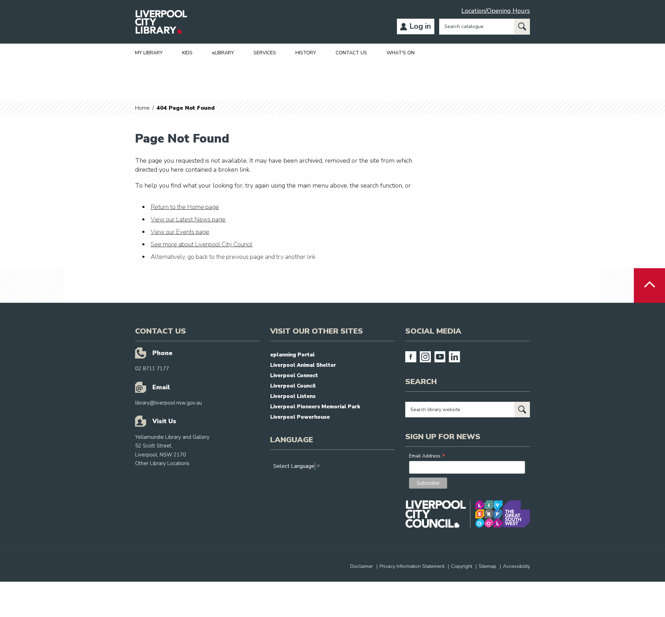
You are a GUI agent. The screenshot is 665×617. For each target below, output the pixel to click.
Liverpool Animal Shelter (303, 365)
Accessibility (516, 566)
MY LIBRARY (149, 52)
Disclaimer (361, 566)
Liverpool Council (293, 385)
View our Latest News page (188, 219)
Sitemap (487, 566)
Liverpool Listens (293, 396)
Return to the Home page (185, 207)
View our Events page (180, 232)
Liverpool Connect (294, 375)
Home (142, 108)
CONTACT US (351, 52)
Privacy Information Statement (412, 566)
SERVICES (265, 52)
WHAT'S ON (401, 52)
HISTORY (305, 52)
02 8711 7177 (152, 368)
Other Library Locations (162, 463)
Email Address (427, 456)
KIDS (187, 52)
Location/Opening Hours (495, 11)
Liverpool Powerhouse (300, 417)
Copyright (461, 566)
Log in (420, 26)
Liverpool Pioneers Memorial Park (315, 406)
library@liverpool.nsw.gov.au (168, 402)
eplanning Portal (292, 354)
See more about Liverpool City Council (201, 244)
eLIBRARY (223, 52)
